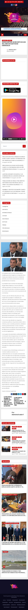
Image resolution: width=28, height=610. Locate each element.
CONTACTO (13, 604)
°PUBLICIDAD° (5, 602)
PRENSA (4, 225)
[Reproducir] (4, 139)
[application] (14, 119)
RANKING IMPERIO (6, 604)
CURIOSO (24, 602)
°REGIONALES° (21, 607)
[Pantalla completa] (24, 139)
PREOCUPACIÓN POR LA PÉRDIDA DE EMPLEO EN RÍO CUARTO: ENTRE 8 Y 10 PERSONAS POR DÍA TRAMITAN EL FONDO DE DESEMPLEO (13, 158)
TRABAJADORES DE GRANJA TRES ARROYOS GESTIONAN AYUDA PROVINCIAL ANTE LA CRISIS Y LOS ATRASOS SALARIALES (13, 182)
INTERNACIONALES (7, 212)
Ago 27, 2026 (15, 433)
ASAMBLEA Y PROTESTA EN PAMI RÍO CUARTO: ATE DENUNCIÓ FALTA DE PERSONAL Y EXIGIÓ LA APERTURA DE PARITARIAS (13, 191)
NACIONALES (5, 40)
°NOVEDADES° (22, 600)
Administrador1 (12, 49)
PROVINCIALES (6, 228)
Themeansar (14, 597)
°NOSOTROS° (15, 600)
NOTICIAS (9, 40)
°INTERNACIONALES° (21, 604)
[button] (21, 34)
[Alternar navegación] (18, 35)
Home (4, 600)
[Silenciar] (22, 139)
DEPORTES (5, 209)
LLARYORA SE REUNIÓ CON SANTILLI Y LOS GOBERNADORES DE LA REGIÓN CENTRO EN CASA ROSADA (13, 176)
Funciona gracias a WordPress (10, 596)
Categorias (5, 206)
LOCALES (4, 215)
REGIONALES (5, 231)
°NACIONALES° (7, 607)
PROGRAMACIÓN (17, 602)
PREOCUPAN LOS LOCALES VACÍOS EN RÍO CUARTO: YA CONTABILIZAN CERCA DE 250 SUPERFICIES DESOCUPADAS (13, 167)
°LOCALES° (9, 600)
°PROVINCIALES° (14, 607)
